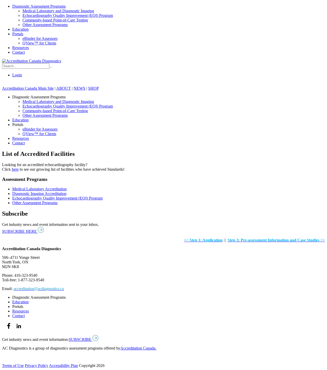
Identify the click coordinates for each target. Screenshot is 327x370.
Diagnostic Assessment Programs (39, 6)
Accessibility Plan (63, 365)
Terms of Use (13, 365)
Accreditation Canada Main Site (28, 88)
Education (20, 29)
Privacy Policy (36, 365)
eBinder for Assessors (39, 38)
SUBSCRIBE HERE (20, 231)
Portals (17, 34)
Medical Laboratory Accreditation (39, 189)
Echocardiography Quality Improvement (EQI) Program (67, 15)
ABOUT (63, 88)
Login (17, 75)
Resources (20, 47)
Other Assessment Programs (45, 24)
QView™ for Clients (39, 43)
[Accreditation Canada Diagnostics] (31, 61)
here (15, 169)
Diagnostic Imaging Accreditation (39, 193)
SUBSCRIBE (80, 339)
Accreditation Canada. (138, 348)
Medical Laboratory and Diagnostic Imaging (58, 11)
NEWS (79, 88)
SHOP (93, 88)
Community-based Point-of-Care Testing (55, 20)
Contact (18, 52)
